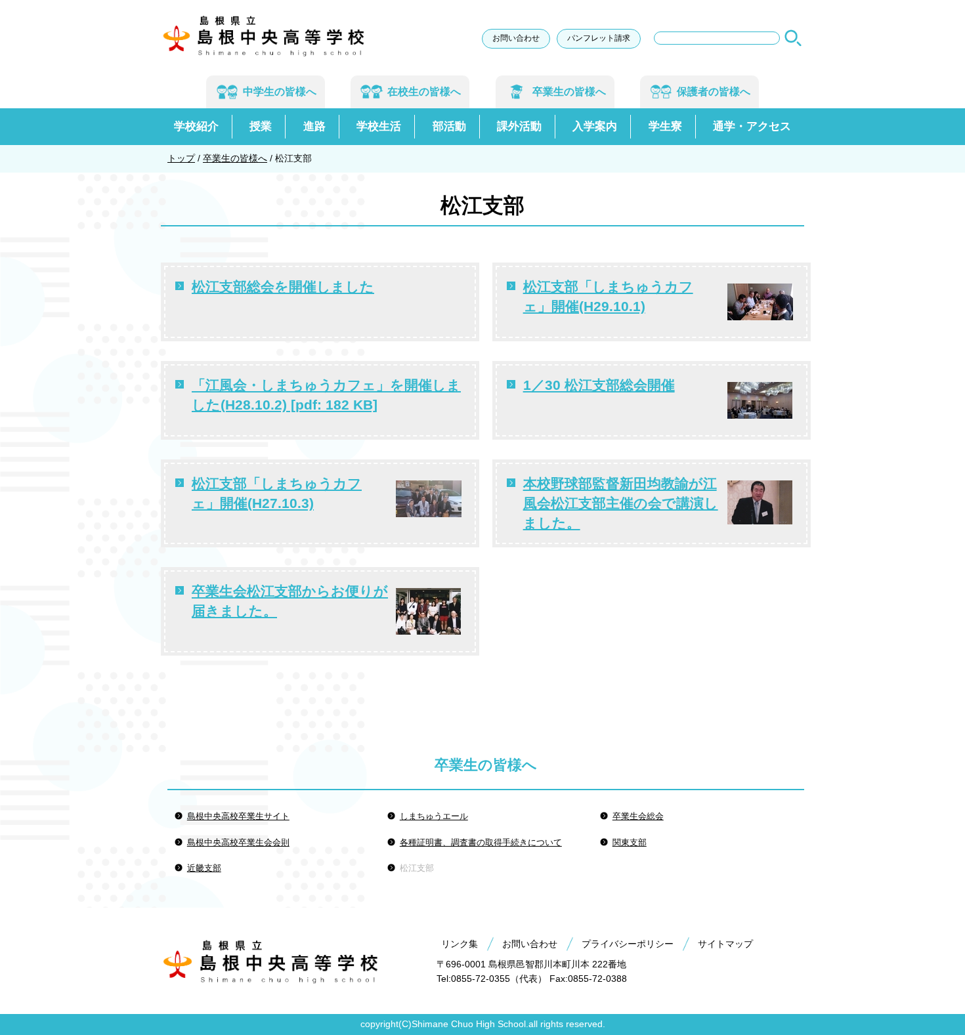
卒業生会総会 (638, 816)
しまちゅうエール (434, 816)
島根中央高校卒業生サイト (238, 816)
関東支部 (629, 842)
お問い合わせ (516, 38)
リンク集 (459, 944)
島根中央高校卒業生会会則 (238, 842)
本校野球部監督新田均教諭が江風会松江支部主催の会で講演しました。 (620, 503)
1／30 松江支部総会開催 (599, 384)
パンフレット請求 (598, 38)
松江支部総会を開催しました (283, 286)
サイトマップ (725, 944)
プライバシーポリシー (628, 944)
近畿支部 (204, 868)
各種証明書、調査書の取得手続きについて (481, 842)
